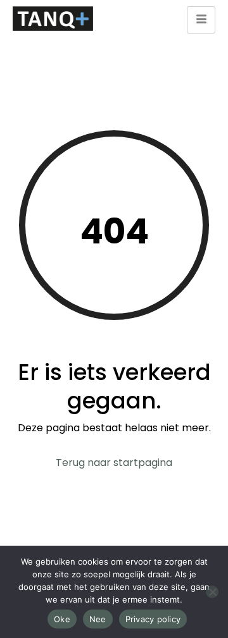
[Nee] (212, 592)
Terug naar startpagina (114, 462)
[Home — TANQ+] (53, 18)
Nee (97, 619)
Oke (62, 619)
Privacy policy (153, 619)
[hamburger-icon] (201, 20)
